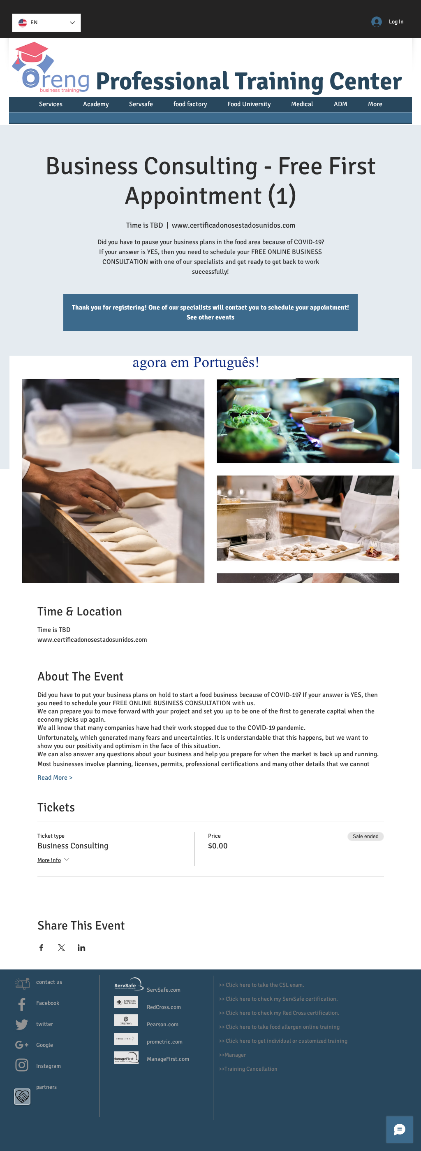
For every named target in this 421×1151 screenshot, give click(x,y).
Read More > (54, 778)
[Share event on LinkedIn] (82, 947)
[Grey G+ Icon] (21, 1044)
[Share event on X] (61, 947)
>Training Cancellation (250, 1068)
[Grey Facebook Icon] (21, 1004)
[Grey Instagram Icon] (21, 1065)
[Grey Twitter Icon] (21, 1024)
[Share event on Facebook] (41, 947)
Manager (235, 1054)
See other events (210, 317)
